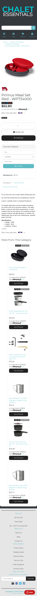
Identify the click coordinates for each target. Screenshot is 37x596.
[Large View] (4, 89)
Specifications (19, 183)
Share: (4, 103)
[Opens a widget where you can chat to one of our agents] (29, 592)
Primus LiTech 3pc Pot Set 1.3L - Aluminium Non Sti (18, 444)
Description (7, 183)
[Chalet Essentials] (18, 12)
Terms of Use (18, 560)
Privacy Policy (18, 548)
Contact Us (18, 541)
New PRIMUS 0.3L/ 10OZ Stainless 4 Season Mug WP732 (18, 488)
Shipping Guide (18, 552)
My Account (18, 517)
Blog (18, 537)
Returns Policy (19, 556)
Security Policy (18, 569)
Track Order (18, 522)
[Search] (33, 28)
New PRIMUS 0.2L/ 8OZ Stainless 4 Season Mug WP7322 (18, 400)
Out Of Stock (18, 283)
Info (29, 109)
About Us (18, 533)
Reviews (6, 187)
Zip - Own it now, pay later (19, 526)
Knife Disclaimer (18, 564)
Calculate (19, 166)
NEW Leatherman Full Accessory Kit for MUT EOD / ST (17, 357)
